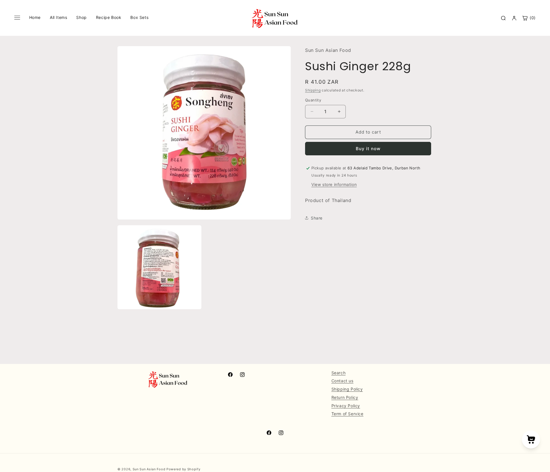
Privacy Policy (345, 405)
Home (35, 17)
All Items (58, 17)
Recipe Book (108, 17)
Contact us (342, 381)
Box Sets (139, 17)
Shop (81, 17)
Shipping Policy (347, 389)
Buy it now (368, 148)
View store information (334, 184)
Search (338, 372)
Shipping (313, 90)
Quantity (313, 100)
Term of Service (347, 414)
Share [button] (317, 218)
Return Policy (344, 397)
